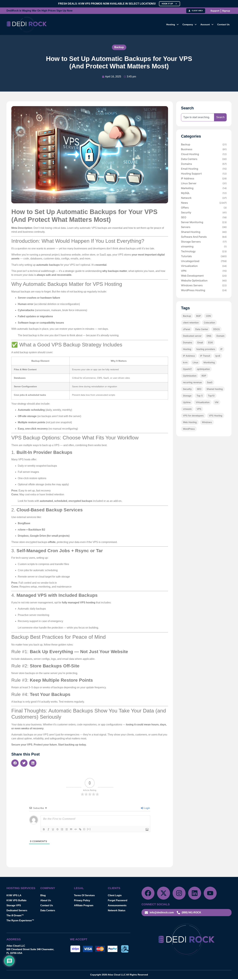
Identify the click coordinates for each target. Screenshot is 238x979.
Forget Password (117, 900)
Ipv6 (217, 355)
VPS (199, 409)
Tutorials (204, 256)
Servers (204, 227)
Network (204, 197)
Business (204, 149)
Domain (220, 335)
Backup (119, 47)
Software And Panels (204, 236)
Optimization (189, 375)
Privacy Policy (82, 900)
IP (221, 349)
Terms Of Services (84, 895)
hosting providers (205, 349)
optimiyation (203, 369)
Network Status (116, 910)
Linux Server (204, 183)
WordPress (189, 428)
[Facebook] (148, 893)
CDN (208, 316)
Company (187, 24)
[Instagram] (179, 893)
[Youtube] (210, 893)
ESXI (210, 342)
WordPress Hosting (204, 290)
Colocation (209, 322)
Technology (204, 251)
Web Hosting (190, 422)
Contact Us (223, 24)
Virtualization (204, 266)
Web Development (204, 275)
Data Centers (204, 159)
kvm (185, 362)
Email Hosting (204, 168)
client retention (191, 322)
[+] (89, 829)
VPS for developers (193, 415)
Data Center (201, 329)
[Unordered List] (66, 829)
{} (84, 829)
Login (146, 808)
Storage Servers (204, 241)
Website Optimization (204, 280)
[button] (172, 24)
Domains (204, 163)
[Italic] (48, 829)
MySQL (204, 193)
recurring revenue (192, 382)
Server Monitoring (204, 222)
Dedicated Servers (16, 910)
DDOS (216, 329)
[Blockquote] (71, 829)
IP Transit (205, 355)
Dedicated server (192, 335)
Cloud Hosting (204, 154)
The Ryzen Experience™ (20, 920)
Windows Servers (204, 285)
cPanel (186, 329)
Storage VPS (13, 905)
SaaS (209, 382)
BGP (198, 316)
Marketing (204, 188)
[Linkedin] (194, 893)
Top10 (211, 395)
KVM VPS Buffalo (16, 900)
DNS (209, 335)
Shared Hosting (204, 231)
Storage (187, 395)
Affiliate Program (83, 905)
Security (204, 212)
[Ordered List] (62, 829)
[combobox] (197, 117)
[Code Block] (75, 829)
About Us (45, 900)
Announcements (117, 905)
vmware (187, 409)
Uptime (187, 402)
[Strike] (57, 829)
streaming (204, 246)
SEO (204, 217)
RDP (204, 375)
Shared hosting (215, 389)
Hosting (170, 24)
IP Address (204, 178)
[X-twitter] (163, 893)
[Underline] (53, 829)
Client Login (115, 895)
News (204, 202)
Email (200, 342)
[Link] (80, 829)
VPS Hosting (215, 415)
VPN (204, 270)
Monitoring (209, 362)
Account (205, 24)
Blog (43, 895)
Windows (207, 422)
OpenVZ (187, 369)
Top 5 (200, 395)
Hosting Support (204, 173)
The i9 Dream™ (15, 915)
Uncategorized (204, 261)
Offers (204, 207)
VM (216, 402)
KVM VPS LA (13, 895)
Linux (195, 362)
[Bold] (44, 829)
